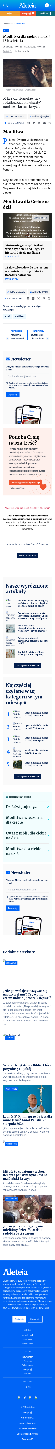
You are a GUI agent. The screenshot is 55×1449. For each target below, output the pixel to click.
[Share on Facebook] (28, 123)
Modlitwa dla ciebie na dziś (23, 851)
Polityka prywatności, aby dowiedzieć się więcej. (28, 386)
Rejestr (10, 13)
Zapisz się (12, 394)
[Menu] (9, 5)
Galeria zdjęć (40, 218)
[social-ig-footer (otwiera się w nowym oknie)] (36, 1397)
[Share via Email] (44, 123)
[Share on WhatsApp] (50, 123)
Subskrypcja (27, 1365)
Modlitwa (20, 23)
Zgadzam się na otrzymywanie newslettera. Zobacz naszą (28, 385)
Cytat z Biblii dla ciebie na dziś (26, 835)
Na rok (28, 1386)
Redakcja (7, 51)
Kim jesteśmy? (27, 1417)
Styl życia (27, 1339)
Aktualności (27, 1335)
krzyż (7, 316)
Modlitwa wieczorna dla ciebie (24, 820)
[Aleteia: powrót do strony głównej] (27, 5)
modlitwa (19, 316)
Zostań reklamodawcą (27, 1428)
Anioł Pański (11, 1089)
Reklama (27, 1373)
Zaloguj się (43, 544)
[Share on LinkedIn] (34, 123)
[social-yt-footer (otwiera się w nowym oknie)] (19, 1397)
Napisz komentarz (27, 555)
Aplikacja (28, 1361)
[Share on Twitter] (39, 123)
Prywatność (27, 1439)
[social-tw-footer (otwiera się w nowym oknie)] (30, 1397)
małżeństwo (11, 1143)
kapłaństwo (11, 963)
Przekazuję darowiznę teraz (23, 482)
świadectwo (11, 1198)
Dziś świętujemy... (21, 806)
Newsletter (27, 1357)
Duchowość (8, 23)
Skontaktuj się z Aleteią (27, 1433)
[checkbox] (7, 383)
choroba (9, 1037)
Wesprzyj (26, 13)
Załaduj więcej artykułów (27, 665)
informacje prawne (27, 1423)
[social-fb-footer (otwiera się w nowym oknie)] (24, 1397)
